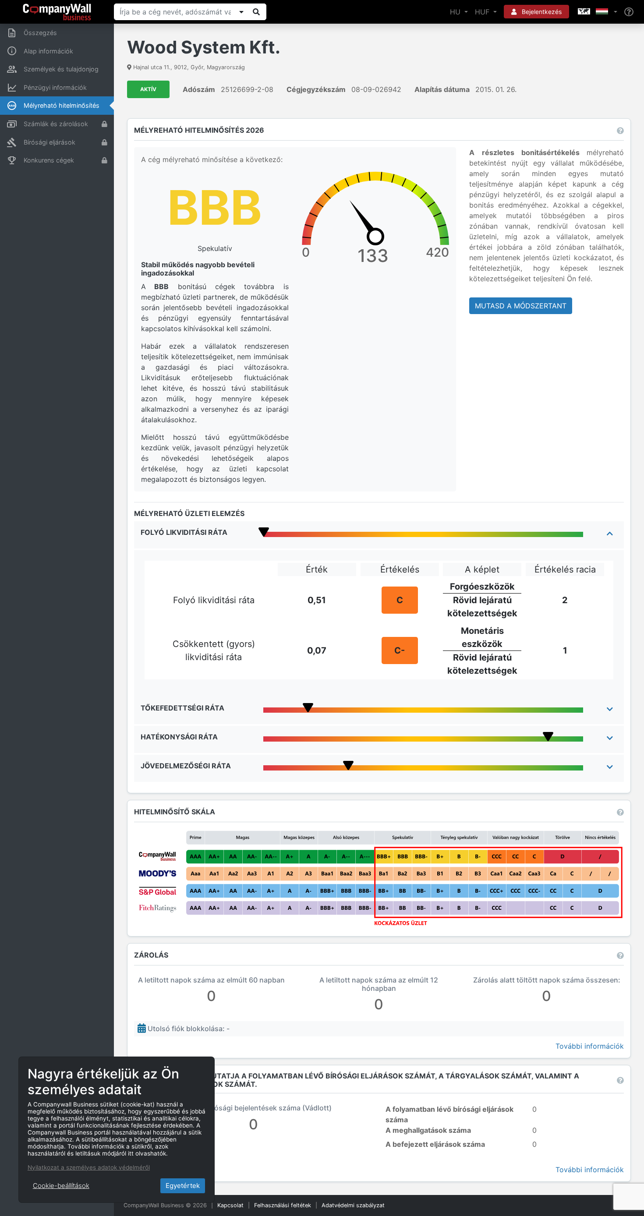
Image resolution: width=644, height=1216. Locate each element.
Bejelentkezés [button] (541, 11)
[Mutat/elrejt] (241, 12)
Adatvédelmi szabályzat (353, 1205)
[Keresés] (256, 12)
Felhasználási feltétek (282, 1205)
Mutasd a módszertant (520, 305)
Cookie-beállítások (61, 1185)
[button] (597, 12)
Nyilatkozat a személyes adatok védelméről (89, 1167)
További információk (590, 1046)
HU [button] (456, 11)
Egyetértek (183, 1185)
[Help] (629, 12)
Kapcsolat (230, 1205)
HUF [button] (483, 11)
